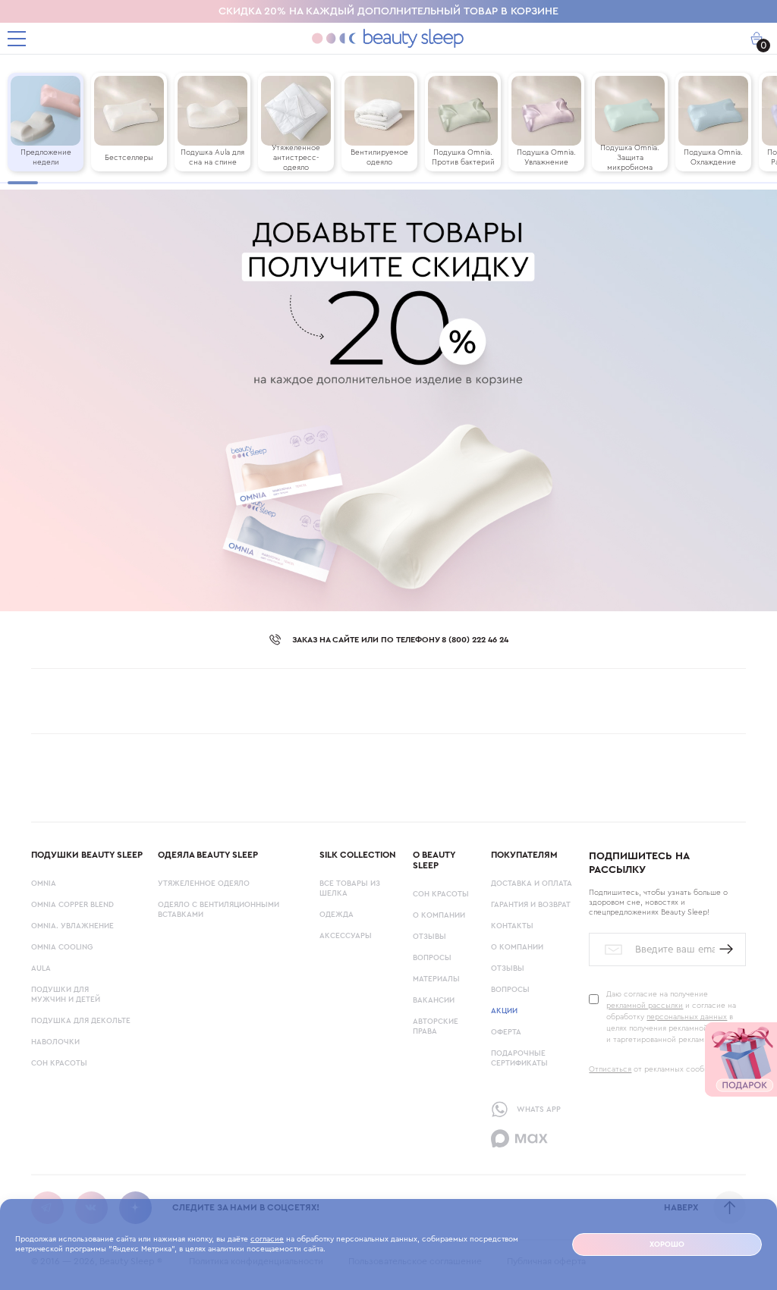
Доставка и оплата (531, 883)
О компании (439, 915)
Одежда (336, 914)
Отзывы (429, 936)
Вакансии (434, 1000)
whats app (539, 1109)
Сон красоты (59, 1063)
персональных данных (686, 1017)
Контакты (512, 926)
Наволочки (55, 1042)
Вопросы (432, 958)
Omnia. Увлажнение (72, 926)
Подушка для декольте (81, 1021)
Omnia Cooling (62, 947)
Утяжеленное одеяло (204, 883)
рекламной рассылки (644, 1005)
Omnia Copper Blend (72, 905)
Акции (504, 1011)
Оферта (506, 1032)
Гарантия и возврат (531, 905)
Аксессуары (345, 936)
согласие (267, 1239)
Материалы (436, 979)
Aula (41, 968)
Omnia (43, 883)
